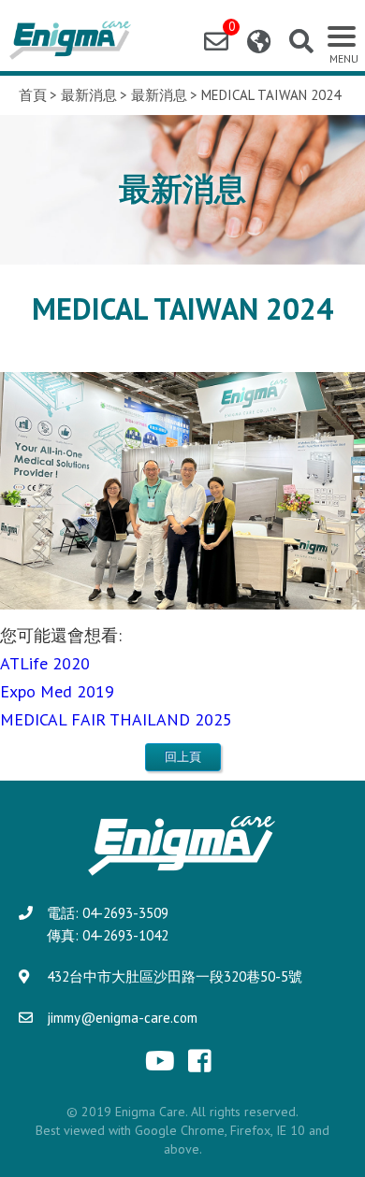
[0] (216, 41)
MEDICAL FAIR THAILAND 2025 (116, 719)
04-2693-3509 (125, 913)
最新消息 (89, 95)
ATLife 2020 (45, 663)
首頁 (33, 95)
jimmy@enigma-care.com (122, 1017)
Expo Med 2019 (57, 691)
